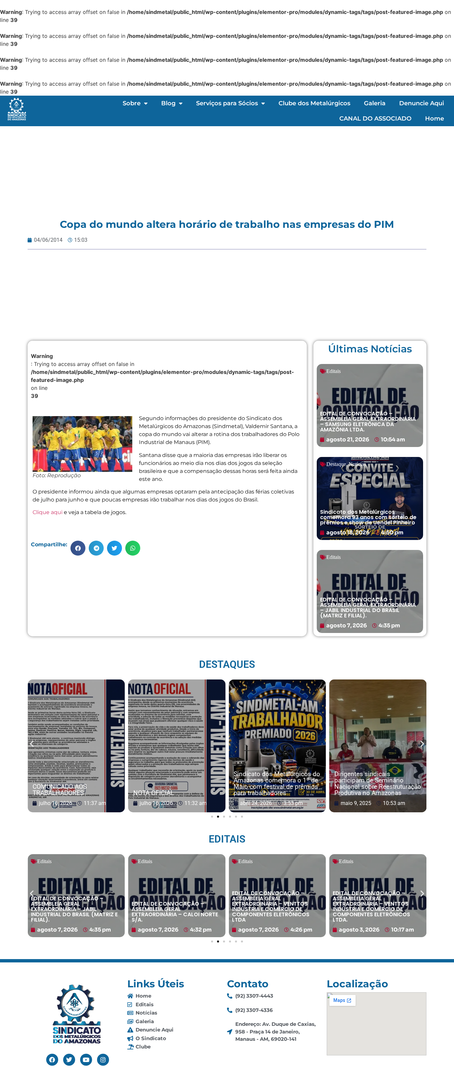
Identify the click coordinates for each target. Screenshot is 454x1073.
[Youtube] (86, 1060)
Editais (333, 371)
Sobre (132, 103)
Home (434, 118)
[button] (77, 548)
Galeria (375, 103)
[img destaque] (370, 405)
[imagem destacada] (76, 746)
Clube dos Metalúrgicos (314, 103)
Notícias (357, 464)
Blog (168, 103)
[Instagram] (103, 1060)
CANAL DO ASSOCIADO (375, 118)
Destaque (336, 464)
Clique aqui (47, 512)
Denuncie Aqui (421, 103)
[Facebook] (52, 1060)
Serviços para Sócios (227, 103)
